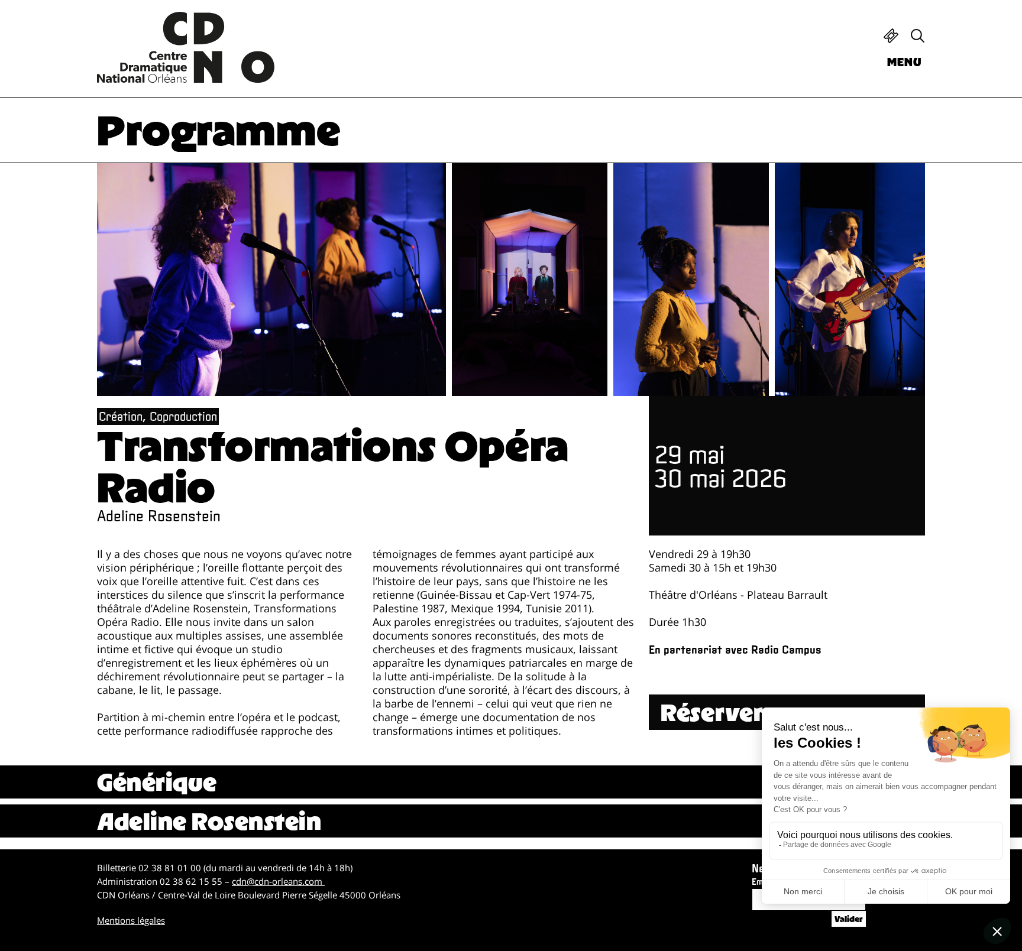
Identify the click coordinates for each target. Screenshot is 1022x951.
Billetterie (891, 35)
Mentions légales (131, 920)
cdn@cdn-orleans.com (278, 881)
